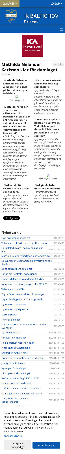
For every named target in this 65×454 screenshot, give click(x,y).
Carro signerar (9, 314)
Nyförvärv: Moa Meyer (13, 304)
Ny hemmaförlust (10, 332)
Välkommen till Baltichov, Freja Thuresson (24, 243)
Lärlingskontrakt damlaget (15, 373)
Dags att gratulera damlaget (16, 268)
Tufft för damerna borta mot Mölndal (21, 388)
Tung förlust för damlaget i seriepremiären (15, 400)
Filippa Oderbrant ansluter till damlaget (22, 294)
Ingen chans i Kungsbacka (15, 347)
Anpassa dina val (13, 436)
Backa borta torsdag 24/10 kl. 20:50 (20, 378)
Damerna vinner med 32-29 (16, 383)
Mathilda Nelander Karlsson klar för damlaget (29, 67)
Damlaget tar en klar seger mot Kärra (21, 393)
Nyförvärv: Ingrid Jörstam (15, 309)
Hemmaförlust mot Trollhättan (17, 342)
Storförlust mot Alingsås (14, 352)
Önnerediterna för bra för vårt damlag (22, 358)
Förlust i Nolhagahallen (14, 337)
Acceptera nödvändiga (17, 445)
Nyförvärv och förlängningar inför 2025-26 (24, 284)
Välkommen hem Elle (12, 289)
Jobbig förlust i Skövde (13, 363)
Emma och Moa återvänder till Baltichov (22, 279)
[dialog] (32, 430)
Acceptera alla (46, 445)
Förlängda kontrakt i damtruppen (19, 273)
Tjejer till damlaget (11, 319)
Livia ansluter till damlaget (15, 238)
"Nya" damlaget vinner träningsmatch (22, 299)
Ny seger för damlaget (13, 368)
